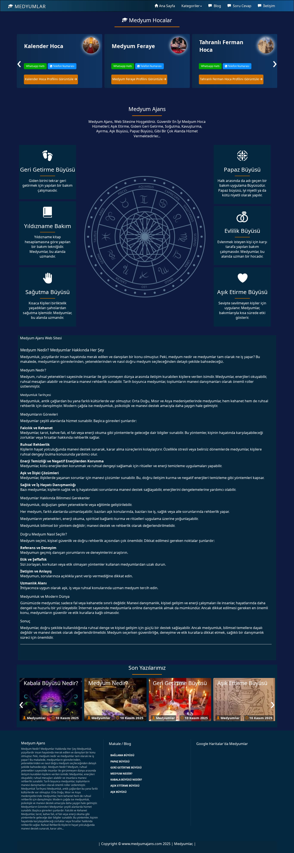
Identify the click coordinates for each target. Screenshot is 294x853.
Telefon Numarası (63, 66)
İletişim (268, 5)
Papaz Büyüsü (120, 761)
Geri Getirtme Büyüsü (126, 767)
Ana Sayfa (167, 5)
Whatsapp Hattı (35, 66)
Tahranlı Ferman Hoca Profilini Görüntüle (142, 79)
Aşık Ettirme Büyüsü (124, 785)
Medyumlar (29, 6)
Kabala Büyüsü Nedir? (126, 779)
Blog (217, 5)
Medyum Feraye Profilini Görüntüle (50, 79)
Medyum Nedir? (121, 773)
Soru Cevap (241, 5)
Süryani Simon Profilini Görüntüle (224, 79)
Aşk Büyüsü (118, 792)
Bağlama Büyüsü (122, 755)
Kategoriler (190, 5)
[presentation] (19, 62)
